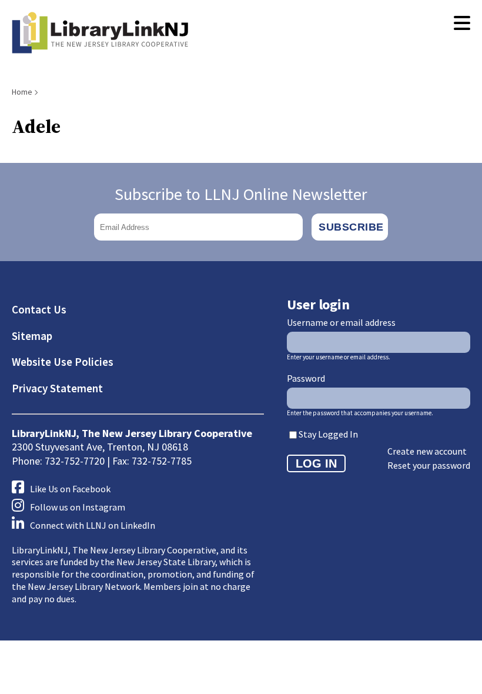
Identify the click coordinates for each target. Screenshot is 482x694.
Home (22, 91)
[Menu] (462, 23)
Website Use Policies (62, 362)
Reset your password (428, 465)
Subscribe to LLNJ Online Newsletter (241, 194)
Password (306, 378)
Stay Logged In (328, 434)
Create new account (427, 451)
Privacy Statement (57, 388)
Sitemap (32, 336)
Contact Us (39, 309)
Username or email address (341, 322)
